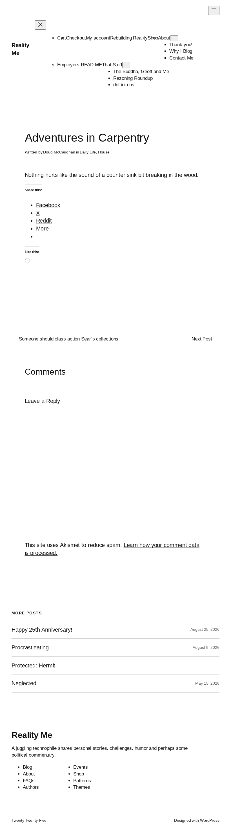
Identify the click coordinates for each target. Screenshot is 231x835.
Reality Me (32, 735)
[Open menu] (213, 10)
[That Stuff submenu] (126, 65)
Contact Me (181, 58)
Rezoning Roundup (132, 78)
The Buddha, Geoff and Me (141, 71)
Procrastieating (30, 647)
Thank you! (180, 44)
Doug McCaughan (59, 152)
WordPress (209, 820)
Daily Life (88, 152)
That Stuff (112, 64)
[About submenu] (174, 38)
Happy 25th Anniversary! (42, 630)
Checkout (76, 38)
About (164, 38)
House (104, 152)
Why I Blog (180, 51)
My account (98, 38)
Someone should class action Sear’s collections (68, 339)
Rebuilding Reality (129, 38)
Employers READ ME (79, 64)
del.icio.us (123, 84)
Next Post (202, 339)
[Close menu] (40, 25)
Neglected (24, 683)
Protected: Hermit (33, 665)
